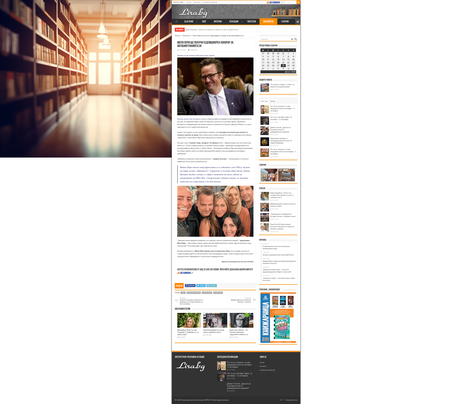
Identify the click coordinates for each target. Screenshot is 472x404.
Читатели (251, 21)
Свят (204, 21)
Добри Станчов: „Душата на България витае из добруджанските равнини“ (280, 130)
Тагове (272, 101)
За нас (189, 2)
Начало (176, 21)
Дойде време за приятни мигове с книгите (241, 300)
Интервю (218, 21)
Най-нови (264, 101)
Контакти (197, 2)
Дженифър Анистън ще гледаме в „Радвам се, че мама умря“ (188, 332)
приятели (218, 293)
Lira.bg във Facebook (210, 2)
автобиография (194, 293)
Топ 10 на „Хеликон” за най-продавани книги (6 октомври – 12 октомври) (282, 108)
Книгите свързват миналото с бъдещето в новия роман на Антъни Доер (191, 301)
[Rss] (282, 2)
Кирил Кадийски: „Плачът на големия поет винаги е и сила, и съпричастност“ (281, 195)
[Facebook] (284, 2)
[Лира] (193, 10)
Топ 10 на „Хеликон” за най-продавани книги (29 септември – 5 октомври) (283, 151)
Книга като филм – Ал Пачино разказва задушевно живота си (238, 332)
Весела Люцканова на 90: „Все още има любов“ (202, 30)
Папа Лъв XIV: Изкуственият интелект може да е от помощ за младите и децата (282, 226)
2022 (183, 293)
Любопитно (268, 21)
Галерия (285, 21)
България (188, 21)
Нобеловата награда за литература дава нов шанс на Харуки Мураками (281, 140)
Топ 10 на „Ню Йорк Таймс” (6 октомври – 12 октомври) (239, 374)
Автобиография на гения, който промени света (213, 331)
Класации (233, 21)
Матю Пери (207, 293)
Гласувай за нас (291, 400)
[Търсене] (298, 2)
